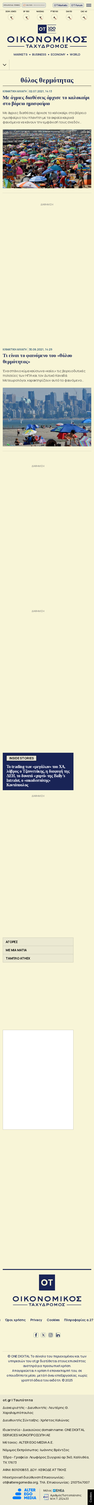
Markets (21, 54)
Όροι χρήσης (15, 1320)
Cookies (53, 1320)
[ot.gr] (47, 36)
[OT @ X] (43, 1335)
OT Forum (77, 5)
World (75, 54)
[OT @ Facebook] (36, 1335)
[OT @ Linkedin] (57, 1335)
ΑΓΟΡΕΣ (12, 942)
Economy (58, 54)
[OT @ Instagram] (50, 1335)
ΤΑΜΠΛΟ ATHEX (18, 958)
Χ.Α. (3, 65)
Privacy (36, 1320)
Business (39, 54)
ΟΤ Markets (61, 5)
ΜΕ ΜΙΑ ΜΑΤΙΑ (16, 950)
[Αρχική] (47, 1283)
